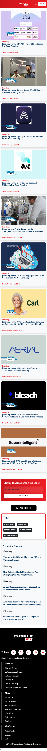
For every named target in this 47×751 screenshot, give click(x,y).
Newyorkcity (22, 524)
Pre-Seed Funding (10, 529)
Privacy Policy (11, 705)
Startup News (11, 668)
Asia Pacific (10, 731)
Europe (8, 735)
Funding (22, 44)
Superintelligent (10, 535)
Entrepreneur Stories (14, 672)
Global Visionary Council (16, 688)
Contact (8, 721)
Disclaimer (9, 713)
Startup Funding (25, 529)
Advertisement (11, 702)
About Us (9, 698)
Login (41, 4)
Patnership (10, 717)
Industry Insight (12, 676)
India (7, 739)
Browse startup (11, 684)
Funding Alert (9, 524)
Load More (23, 508)
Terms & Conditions (13, 709)
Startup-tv (9, 680)
